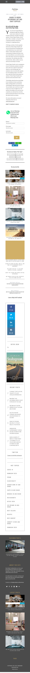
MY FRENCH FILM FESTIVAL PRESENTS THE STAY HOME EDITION (15, 277)
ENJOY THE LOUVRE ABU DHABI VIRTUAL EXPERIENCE (15, 273)
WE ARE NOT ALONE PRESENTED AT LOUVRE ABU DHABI (15, 221)
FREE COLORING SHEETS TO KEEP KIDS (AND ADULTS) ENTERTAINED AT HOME (15, 260)
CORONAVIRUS (20, 159)
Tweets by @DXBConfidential (14, 455)
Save (17, 137)
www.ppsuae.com (10, 101)
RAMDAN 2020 (12, 156)
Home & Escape (10, 14)
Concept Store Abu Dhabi (11, 159)
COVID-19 (10, 470)
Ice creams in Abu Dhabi (13, 506)
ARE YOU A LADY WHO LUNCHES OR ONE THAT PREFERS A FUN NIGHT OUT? (15, 292)
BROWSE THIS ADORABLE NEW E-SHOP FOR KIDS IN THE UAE (15, 205)
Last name (8, 131)
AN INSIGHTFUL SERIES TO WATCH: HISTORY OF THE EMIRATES (15, 238)
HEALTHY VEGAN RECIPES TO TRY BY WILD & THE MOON (15, 423)
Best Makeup (11, 518)
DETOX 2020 (11, 501)
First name (8, 126)
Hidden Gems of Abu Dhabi (14, 485)
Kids (16, 14)
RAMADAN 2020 (12, 473)
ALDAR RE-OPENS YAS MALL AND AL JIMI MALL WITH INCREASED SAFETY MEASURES (15, 265)
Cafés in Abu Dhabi (19, 154)
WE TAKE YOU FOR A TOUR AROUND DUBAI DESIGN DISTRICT (15, 284)
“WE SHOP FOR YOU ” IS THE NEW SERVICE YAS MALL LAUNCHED (15, 269)
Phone (7, 121)
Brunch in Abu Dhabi (11, 154)
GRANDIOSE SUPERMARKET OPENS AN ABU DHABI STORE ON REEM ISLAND (15, 555)
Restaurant (18, 156)
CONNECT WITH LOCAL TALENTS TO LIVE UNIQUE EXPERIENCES (15, 183)
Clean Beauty (11, 481)
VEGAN (9, 477)
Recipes (9, 514)
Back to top (14, 669)
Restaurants (11, 498)
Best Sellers (11, 510)
